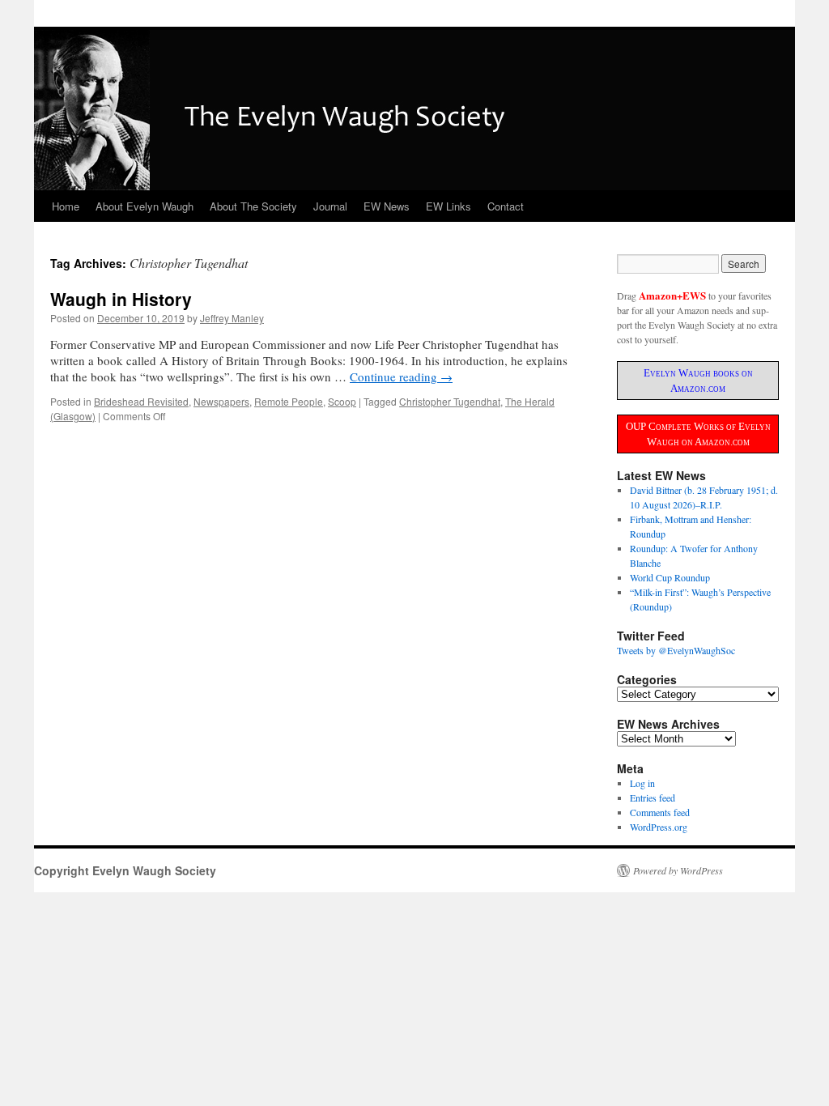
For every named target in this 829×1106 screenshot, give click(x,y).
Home (65, 206)
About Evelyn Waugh (144, 206)
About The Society (253, 206)
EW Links (448, 206)
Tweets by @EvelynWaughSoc (676, 650)
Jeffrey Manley (232, 318)
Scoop (342, 401)
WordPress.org (658, 826)
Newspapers (221, 401)
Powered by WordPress (678, 870)
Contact (505, 206)
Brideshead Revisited (141, 401)
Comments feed (660, 812)
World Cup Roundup (670, 577)
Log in (642, 782)
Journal (330, 206)
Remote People (288, 401)
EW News (386, 206)
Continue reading (401, 376)
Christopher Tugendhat (449, 401)
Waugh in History (121, 299)
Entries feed (652, 797)
